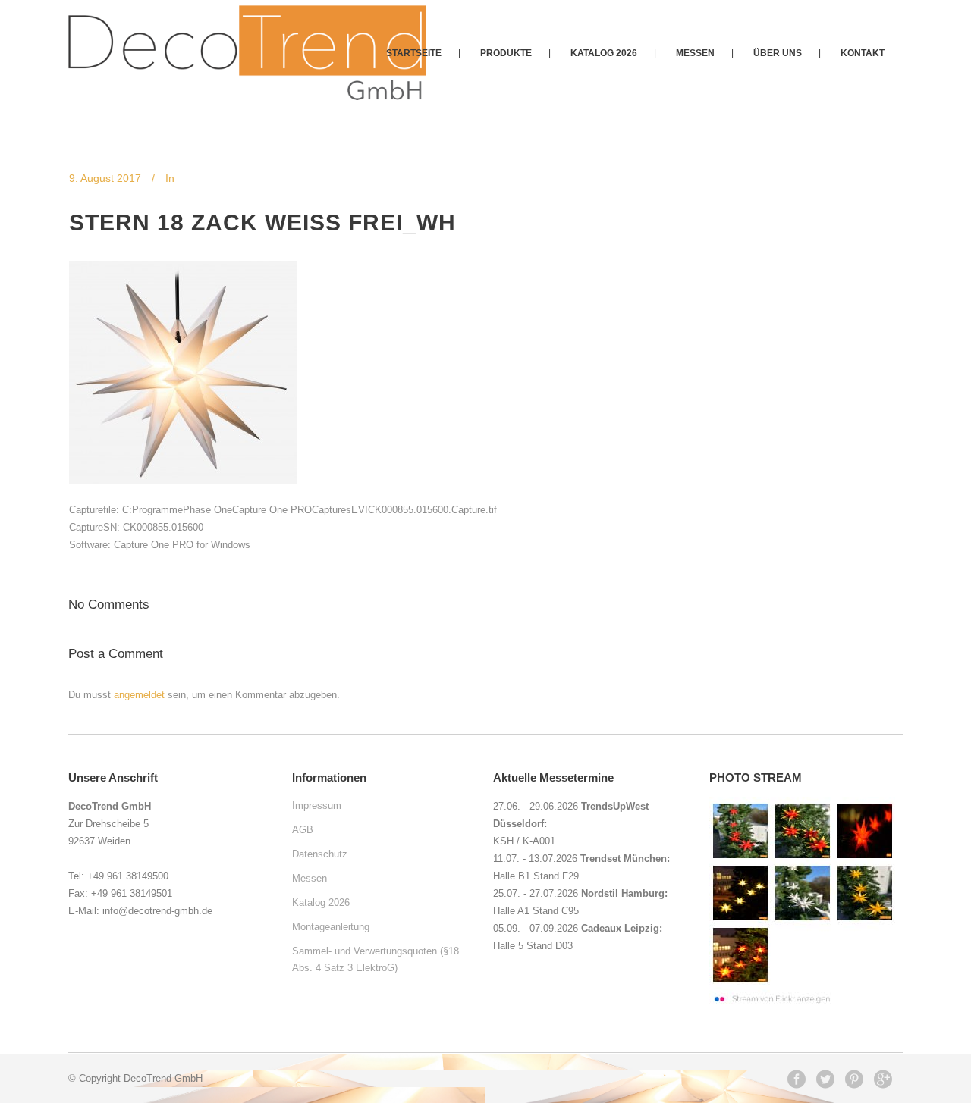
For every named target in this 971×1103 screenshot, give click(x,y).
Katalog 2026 (321, 902)
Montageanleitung (330, 926)
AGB (302, 829)
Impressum (316, 805)
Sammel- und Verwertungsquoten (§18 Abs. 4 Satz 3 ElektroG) (375, 959)
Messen (309, 878)
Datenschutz (319, 854)
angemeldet (139, 694)
